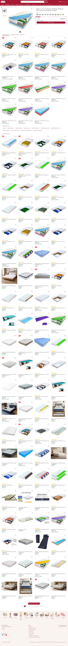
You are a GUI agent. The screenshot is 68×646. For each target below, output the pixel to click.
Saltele (16, 6)
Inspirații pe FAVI (31, 630)
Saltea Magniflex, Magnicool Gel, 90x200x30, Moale (43, 507)
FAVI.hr (47, 642)
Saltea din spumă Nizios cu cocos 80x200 (25, 307)
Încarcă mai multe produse (33, 603)
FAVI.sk (39, 642)
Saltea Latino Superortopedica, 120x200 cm (42, 352)
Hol (57, 617)
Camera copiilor (52, 618)
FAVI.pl (41, 642)
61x (23, 151)
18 (65, 82)
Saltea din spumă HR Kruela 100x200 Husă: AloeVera (43, 440)
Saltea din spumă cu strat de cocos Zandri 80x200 (59, 507)
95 (32, 269)
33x (56, 53)
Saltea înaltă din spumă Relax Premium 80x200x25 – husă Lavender (30, 152)
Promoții (62, 617)
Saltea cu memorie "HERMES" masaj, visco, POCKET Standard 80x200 (46, 573)
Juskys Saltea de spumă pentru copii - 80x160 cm (10, 440)
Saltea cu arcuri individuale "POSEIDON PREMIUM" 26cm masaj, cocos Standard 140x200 (16, 263)
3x (6, 506)
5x (6, 306)
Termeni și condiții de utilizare (34, 635)
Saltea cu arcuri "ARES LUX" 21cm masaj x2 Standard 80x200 (12, 98)
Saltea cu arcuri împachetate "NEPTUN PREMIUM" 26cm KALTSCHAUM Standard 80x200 (49, 76)
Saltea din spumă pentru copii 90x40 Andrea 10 (9, 219)
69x (39, 151)
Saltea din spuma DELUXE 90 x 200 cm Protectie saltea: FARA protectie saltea (48, 330)
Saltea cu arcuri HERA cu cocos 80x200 (25, 263)
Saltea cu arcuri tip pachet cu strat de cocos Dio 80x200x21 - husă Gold (46, 54)
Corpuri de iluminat (21, 618)
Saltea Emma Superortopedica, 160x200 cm (42, 263)
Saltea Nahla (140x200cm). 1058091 (7, 76)
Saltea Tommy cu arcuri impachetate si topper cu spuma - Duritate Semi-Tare (31, 573)
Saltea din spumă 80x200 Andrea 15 (8, 307)
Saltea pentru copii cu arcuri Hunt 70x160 (58, 241)
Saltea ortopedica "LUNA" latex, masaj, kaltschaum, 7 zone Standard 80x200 (47, 98)
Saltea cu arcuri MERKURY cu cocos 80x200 (42, 485)
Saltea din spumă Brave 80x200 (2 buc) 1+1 (58, 485)
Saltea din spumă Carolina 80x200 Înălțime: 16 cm (10, 152)
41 (65, 158)
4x (39, 373)
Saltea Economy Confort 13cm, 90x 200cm (9, 285)
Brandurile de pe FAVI (32, 629)
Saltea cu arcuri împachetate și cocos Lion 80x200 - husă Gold (12, 54)
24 (48, 158)
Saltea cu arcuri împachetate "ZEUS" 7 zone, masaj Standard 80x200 (13, 120)
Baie (36, 617)
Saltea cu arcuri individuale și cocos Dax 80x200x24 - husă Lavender (46, 374)
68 (32, 335)
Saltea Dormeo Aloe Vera (23, 529)
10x (39, 306)
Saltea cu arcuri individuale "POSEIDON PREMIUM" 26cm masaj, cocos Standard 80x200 (33, 76)
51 (32, 402)
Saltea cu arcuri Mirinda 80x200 (7, 485)
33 (65, 313)
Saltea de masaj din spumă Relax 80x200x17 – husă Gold (44, 219)
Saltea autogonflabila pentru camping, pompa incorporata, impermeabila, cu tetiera (48, 551)
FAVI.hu (44, 642)
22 (48, 136)
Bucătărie (31, 617)
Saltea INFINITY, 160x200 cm (23, 507)
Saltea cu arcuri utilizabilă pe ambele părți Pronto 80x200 (28, 485)
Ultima (41, 606)
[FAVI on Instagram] (4, 635)
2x (6, 53)
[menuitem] (3, 5)
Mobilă (5, 617)
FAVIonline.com (4, 642)
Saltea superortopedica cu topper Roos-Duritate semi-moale (28, 396)
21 (32, 82)
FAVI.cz (36, 642)
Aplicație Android (63, 626)
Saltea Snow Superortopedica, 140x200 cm (42, 285)
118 (15, 335)
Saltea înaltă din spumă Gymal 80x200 (41, 307)
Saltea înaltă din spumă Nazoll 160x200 (57, 197)
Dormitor (4, 6)
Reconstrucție (26, 617)
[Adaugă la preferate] (32, 247)
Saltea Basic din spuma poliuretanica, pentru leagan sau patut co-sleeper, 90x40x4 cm (16, 396)
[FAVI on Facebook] (2, 635)
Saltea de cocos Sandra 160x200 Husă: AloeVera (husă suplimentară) (46, 529)
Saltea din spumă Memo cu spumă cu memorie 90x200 (44, 418)
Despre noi (30, 626)
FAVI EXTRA (30, 634)
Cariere (3, 629)
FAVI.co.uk (56, 642)
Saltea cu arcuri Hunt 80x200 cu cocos (8, 241)
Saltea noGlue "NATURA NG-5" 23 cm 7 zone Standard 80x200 (45, 120)
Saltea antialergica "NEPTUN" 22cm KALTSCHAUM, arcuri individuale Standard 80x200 (33, 98)
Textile (16, 617)
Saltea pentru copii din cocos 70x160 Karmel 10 (59, 263)
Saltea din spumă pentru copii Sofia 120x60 (58, 551)
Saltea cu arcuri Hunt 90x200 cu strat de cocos (59, 219)
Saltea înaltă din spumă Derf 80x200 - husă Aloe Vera (27, 219)
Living (42, 617)
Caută (46, 1)
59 (15, 557)
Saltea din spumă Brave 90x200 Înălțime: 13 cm (59, 352)
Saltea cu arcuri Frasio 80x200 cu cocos (41, 396)
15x (23, 262)
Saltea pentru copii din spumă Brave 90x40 (9, 197)
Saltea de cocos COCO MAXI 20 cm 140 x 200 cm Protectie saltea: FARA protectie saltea (33, 374)
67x (6, 151)
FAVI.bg (59, 642)
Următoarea (36, 606)
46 (15, 136)
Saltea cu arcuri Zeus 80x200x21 (24, 54)
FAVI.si (65, 642)
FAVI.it (50, 642)
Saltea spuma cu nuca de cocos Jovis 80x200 (42, 197)
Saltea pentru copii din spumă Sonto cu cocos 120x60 (27, 330)
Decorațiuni (11, 617)
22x (6, 240)
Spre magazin (51, 22)
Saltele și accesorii (10, 6)
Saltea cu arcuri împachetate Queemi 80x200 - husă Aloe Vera (45, 152)
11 (32, 136)
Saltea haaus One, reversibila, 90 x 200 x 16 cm (9, 418)
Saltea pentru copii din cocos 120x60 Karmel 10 (26, 197)
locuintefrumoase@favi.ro (7, 626)
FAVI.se (52, 642)
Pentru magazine (31, 633)
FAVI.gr (62, 642)
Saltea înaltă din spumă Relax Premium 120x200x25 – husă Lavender (30, 241)
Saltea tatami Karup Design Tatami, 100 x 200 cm (10, 507)
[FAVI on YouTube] (6, 635)
